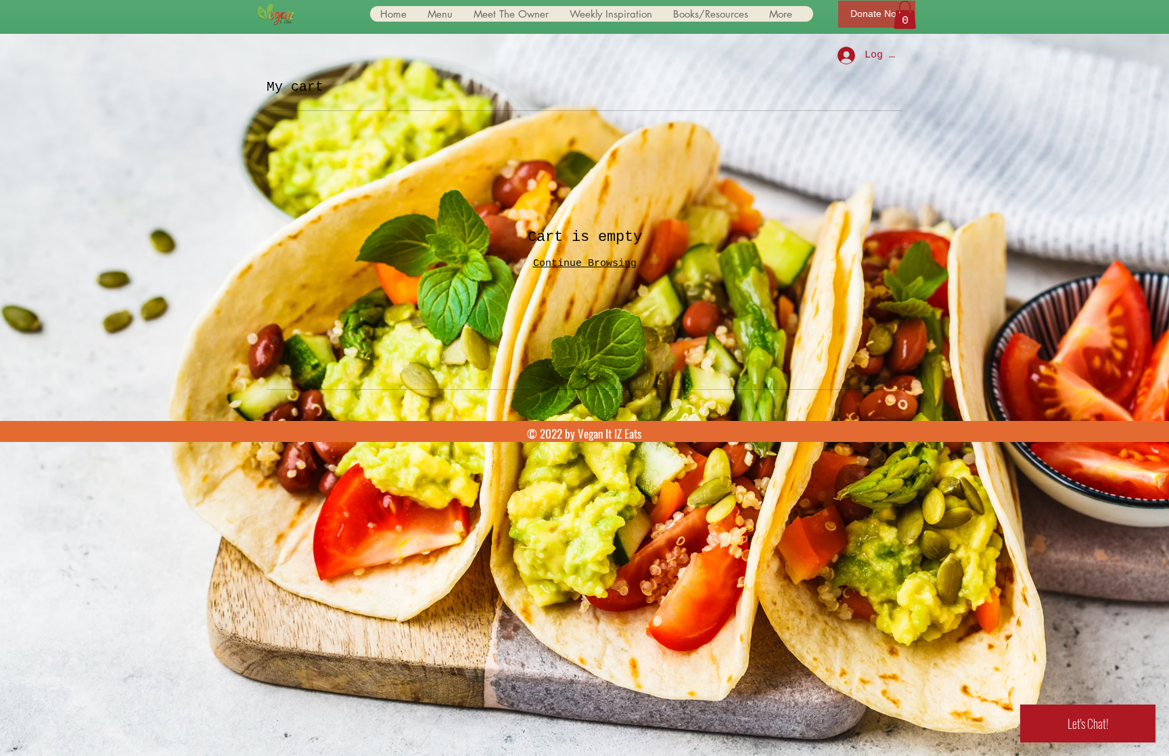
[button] (905, 15)
